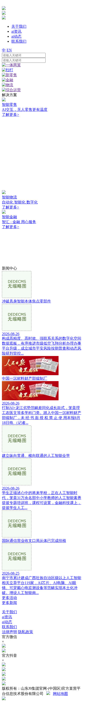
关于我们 (9, 612)
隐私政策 (25, 632)
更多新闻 (9, 603)
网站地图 (60, 694)
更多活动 (9, 598)
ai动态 (7, 622)
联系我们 (9, 627)
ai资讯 (7, 617)
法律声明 (9, 632)
